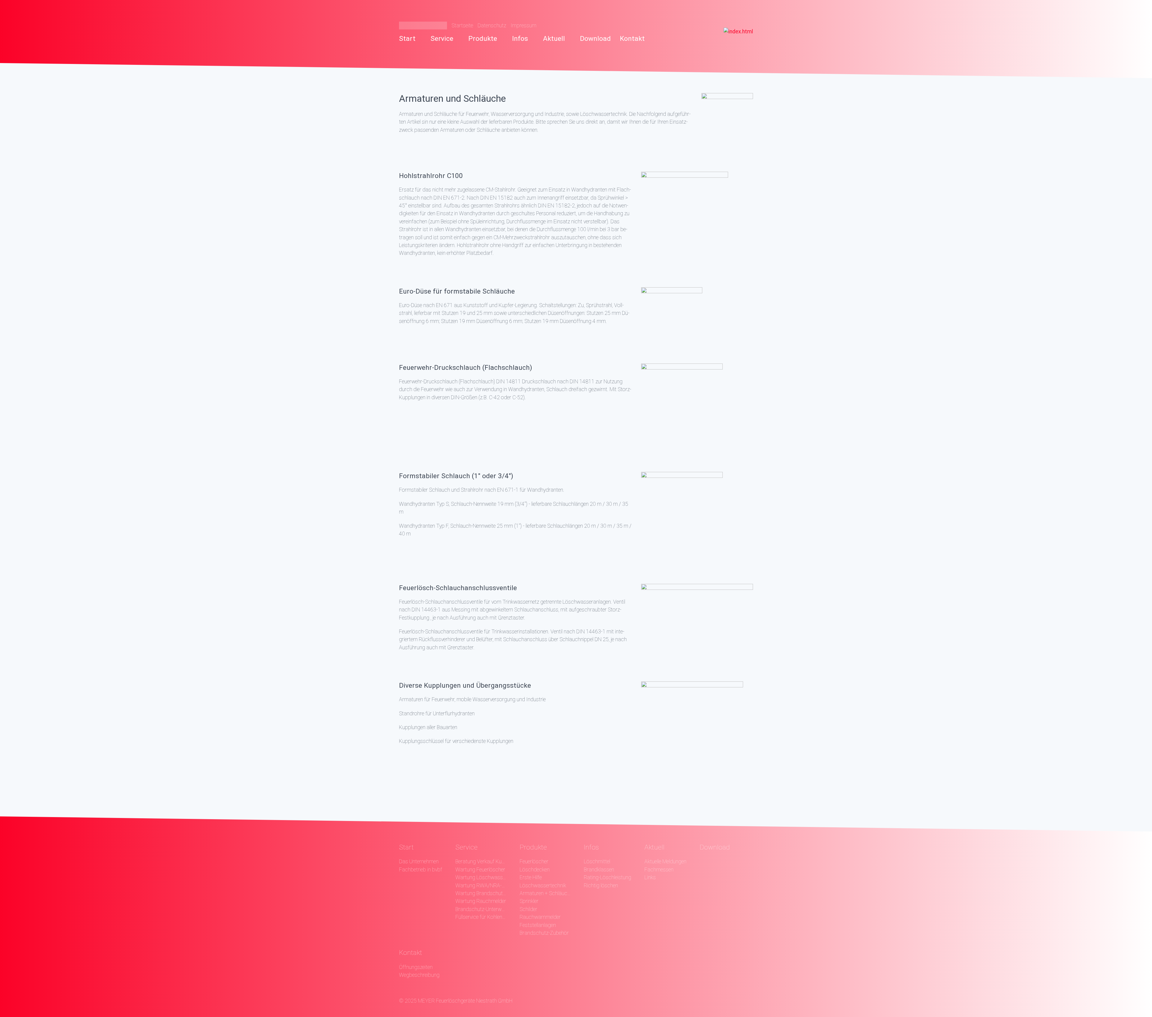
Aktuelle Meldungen (665, 862)
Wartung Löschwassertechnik (480, 877)
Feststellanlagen (538, 925)
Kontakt (632, 39)
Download (595, 39)
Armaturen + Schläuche (545, 893)
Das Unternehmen (419, 862)
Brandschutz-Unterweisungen (480, 909)
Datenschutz (492, 26)
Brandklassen (599, 870)
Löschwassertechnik (543, 886)
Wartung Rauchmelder (480, 901)
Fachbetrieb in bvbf (420, 870)
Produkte (482, 39)
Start (407, 39)
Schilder (528, 909)
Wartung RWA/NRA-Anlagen (480, 886)
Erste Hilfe (531, 877)
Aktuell (554, 39)
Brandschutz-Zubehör (544, 933)
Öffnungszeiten (416, 967)
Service (441, 39)
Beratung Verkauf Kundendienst (480, 862)
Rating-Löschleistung (607, 877)
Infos (520, 39)
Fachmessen (659, 870)
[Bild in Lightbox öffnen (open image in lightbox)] (727, 117)
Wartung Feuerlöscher (480, 870)
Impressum (523, 26)
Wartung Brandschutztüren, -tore (480, 893)
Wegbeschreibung (419, 975)
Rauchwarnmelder (540, 917)
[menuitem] (412, 39)
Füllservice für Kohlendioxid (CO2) (480, 917)
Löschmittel (597, 862)
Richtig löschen (601, 886)
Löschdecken (535, 870)
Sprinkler (529, 901)
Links (650, 877)
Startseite (462, 26)
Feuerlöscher (534, 862)
